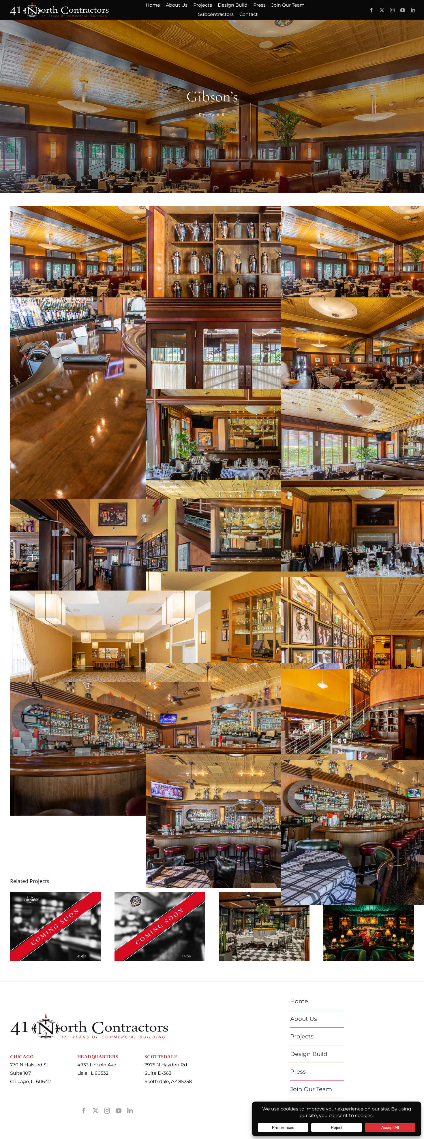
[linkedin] (413, 10)
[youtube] (402, 10)
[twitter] (382, 10)
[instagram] (392, 10)
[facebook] (371, 10)
